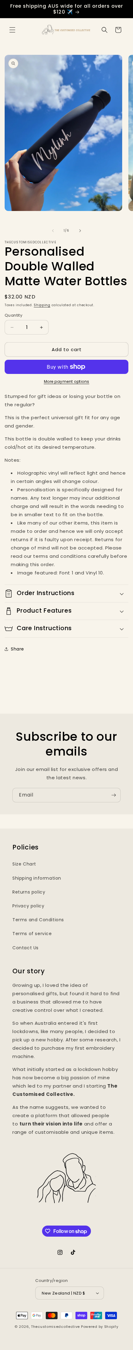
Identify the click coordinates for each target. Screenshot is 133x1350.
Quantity (13, 315)
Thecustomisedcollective (55, 1326)
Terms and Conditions (38, 920)
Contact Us (25, 948)
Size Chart (24, 864)
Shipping (42, 305)
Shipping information (36, 878)
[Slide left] (53, 230)
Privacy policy (28, 906)
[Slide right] (80, 230)
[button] (12, 30)
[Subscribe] (113, 795)
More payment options (66, 381)
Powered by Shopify (99, 1326)
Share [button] (17, 649)
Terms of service (32, 933)
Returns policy (28, 892)
